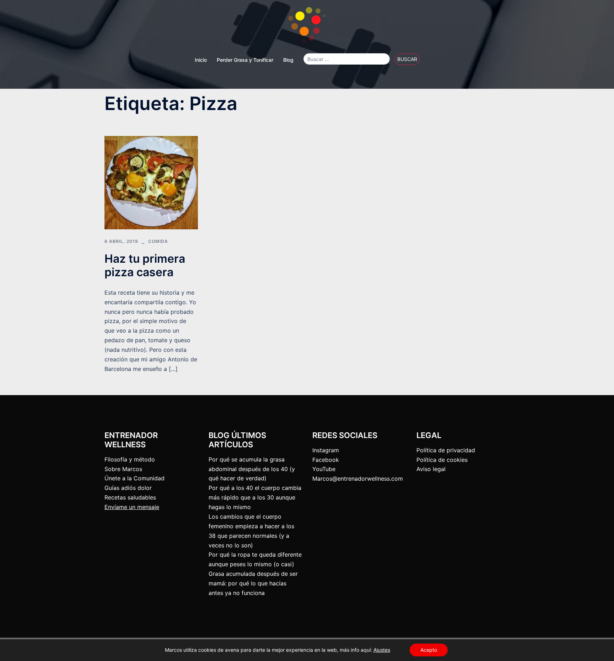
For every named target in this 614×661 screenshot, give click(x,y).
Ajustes (381, 650)
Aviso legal (431, 468)
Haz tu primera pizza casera (144, 265)
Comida (158, 241)
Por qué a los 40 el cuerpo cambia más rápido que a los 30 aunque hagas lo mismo (255, 497)
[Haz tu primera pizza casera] (151, 182)
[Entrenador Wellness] (306, 27)
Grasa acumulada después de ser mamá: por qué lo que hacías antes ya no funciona (253, 583)
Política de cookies (442, 459)
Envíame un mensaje (131, 506)
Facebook (325, 459)
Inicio (201, 60)
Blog (288, 60)
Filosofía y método (129, 459)
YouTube (323, 468)
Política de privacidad (445, 450)
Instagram (325, 450)
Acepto (428, 650)
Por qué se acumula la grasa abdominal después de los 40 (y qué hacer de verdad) (252, 469)
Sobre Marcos (123, 468)
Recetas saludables (130, 497)
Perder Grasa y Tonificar (245, 60)
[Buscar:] (346, 59)
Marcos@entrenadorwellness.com (357, 478)
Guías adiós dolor (128, 487)
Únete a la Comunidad (134, 478)
